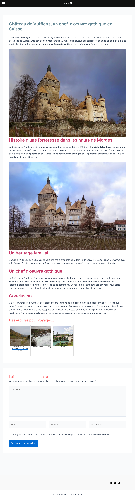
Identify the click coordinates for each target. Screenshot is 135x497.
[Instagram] (115, 482)
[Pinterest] (118, 482)
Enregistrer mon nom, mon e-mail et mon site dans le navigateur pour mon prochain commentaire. (62, 434)
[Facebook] (111, 482)
